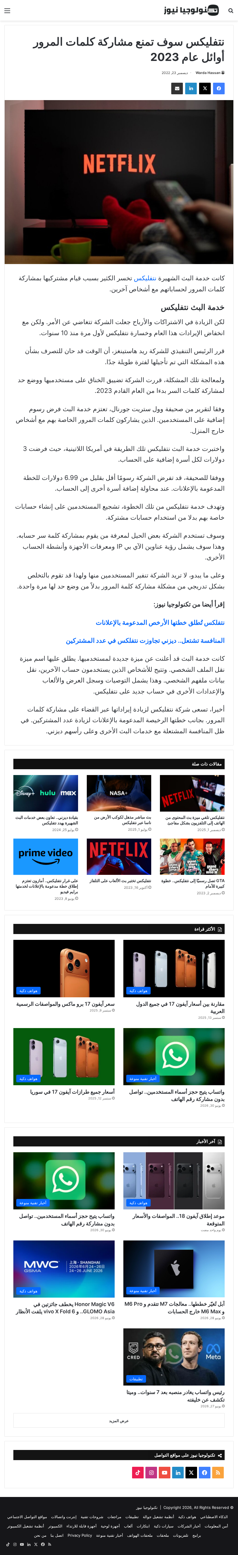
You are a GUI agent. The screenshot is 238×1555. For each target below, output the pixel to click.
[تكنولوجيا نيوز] (191, 10)
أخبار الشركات (189, 1526)
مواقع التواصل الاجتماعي (27, 1516)
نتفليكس (145, 278)
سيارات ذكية (164, 1526)
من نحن (40, 1535)
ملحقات (163, 1535)
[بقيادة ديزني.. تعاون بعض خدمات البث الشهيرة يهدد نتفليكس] (45, 793)
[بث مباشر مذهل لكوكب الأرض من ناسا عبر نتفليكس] (119, 793)
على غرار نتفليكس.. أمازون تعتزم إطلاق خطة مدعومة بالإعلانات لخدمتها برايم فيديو (47, 886)
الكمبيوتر (55, 1526)
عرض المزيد (119, 1420)
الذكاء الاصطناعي (214, 1516)
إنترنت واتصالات (64, 1516)
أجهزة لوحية (110, 1526)
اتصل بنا (57, 1535)
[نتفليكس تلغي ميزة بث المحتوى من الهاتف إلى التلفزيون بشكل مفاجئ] (192, 793)
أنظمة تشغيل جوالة (158, 1516)
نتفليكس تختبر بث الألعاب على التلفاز (120, 880)
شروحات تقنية (92, 1516)
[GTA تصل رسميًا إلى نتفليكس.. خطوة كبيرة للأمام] (192, 857)
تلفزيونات (180, 1535)
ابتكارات (143, 1526)
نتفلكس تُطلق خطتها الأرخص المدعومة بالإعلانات (160, 622)
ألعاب (128, 1526)
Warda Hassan (208, 73)
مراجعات (114, 1516)
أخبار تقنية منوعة (109, 1535)
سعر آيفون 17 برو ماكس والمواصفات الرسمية (65, 1004)
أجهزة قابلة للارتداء (81, 1526)
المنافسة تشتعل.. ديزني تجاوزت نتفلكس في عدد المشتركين (145, 640)
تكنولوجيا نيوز (147, 1507)
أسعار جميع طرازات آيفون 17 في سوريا (72, 1092)
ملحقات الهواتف (140, 1535)
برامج (196, 1535)
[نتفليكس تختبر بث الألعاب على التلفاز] (119, 857)
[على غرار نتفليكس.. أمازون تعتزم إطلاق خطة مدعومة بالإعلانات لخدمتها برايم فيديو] (45, 857)
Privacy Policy (80, 1535)
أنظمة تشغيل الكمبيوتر (25, 1526)
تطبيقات (132, 1516)
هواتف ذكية (187, 1516)
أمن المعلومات (216, 1526)
